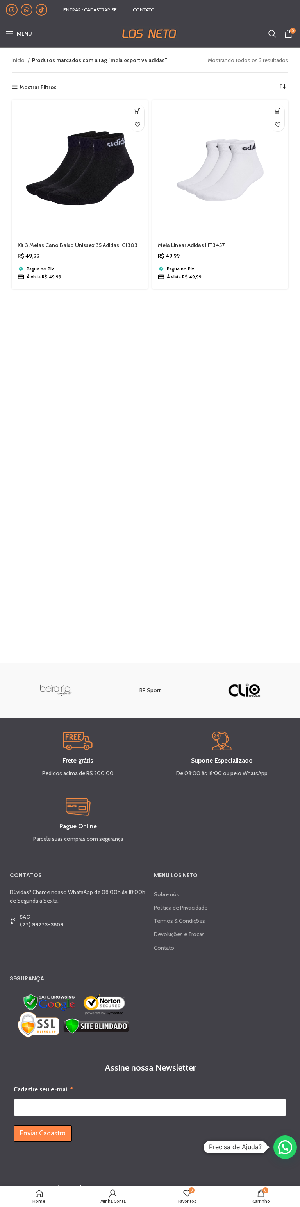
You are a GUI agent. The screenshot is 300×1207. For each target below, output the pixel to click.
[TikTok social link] (41, 10)
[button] (137, 111)
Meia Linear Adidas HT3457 (191, 245)
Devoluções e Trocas (179, 934)
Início (19, 60)
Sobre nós (166, 894)
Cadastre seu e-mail (43, 1089)
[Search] (272, 33)
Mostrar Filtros (38, 87)
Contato (164, 947)
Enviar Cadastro (43, 1133)
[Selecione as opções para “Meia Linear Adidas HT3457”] (277, 111)
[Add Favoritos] (137, 124)
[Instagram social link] (12, 10)
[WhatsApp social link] (26, 10)
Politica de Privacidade (180, 907)
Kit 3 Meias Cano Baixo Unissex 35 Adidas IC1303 (78, 245)
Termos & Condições (179, 920)
